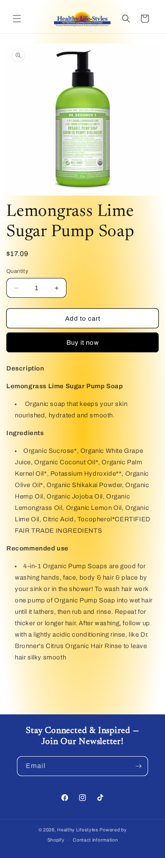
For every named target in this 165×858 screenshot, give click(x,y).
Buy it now (82, 342)
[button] (17, 18)
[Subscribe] (138, 766)
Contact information (95, 839)
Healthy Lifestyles (78, 829)
